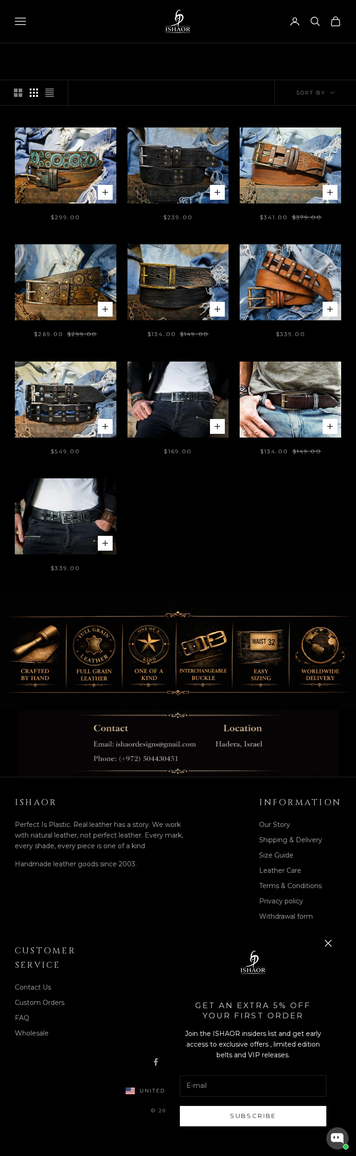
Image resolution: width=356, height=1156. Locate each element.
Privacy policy (281, 901)
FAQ (22, 1018)
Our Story (274, 824)
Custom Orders (39, 1002)
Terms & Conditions (290, 886)
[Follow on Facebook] (155, 1062)
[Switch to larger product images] (18, 92)
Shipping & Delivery (290, 840)
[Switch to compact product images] (49, 92)
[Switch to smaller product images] (34, 92)
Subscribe (253, 1115)
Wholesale (32, 1033)
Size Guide (276, 855)
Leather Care (280, 870)
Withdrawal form (286, 916)
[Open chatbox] (337, 1138)
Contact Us (33, 987)
